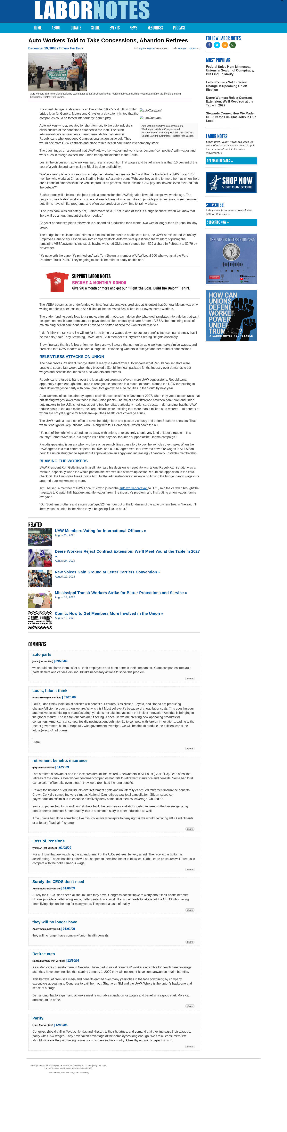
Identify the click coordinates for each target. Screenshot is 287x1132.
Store (95, 28)
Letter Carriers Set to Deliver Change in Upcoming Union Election (227, 86)
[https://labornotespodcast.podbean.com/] (231, 282)
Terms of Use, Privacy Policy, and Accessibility (68, 1073)
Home (38, 28)
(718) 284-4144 (99, 1066)
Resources (155, 28)
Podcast (179, 28)
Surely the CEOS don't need (58, 881)
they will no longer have (54, 922)
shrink (192, 48)
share (190, 678)
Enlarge (182, 48)
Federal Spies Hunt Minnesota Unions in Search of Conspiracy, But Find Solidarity (230, 70)
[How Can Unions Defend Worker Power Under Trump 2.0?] (231, 339)
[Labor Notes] (92, 10)
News (133, 28)
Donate (75, 28)
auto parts (41, 654)
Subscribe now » (218, 222)
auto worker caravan (133, 488)
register (151, 48)
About (56, 28)
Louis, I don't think (49, 690)
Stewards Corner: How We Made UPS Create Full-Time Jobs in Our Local (231, 117)
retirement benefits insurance (59, 760)
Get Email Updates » (220, 160)
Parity (37, 1018)
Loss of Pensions (48, 841)
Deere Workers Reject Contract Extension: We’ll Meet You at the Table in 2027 (229, 101)
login (141, 48)
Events (115, 28)
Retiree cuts (43, 954)
